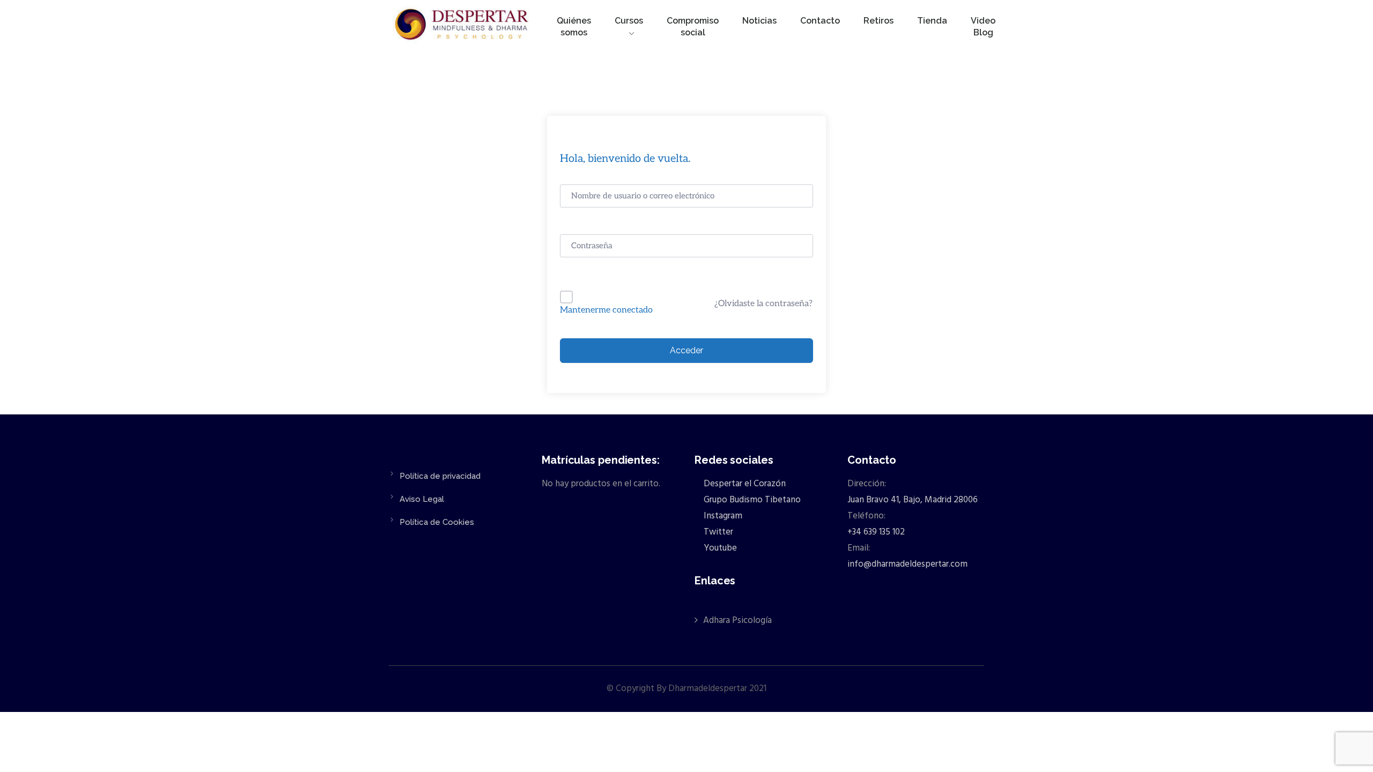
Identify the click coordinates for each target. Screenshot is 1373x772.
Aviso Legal (422, 499)
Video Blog (983, 27)
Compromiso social (693, 27)
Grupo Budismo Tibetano (751, 500)
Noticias (759, 21)
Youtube (719, 548)
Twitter (717, 532)
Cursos (629, 21)
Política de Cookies (437, 522)
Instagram (722, 516)
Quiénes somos (574, 27)
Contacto (820, 21)
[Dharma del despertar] (462, 26)
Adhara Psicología (737, 620)
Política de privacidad (440, 476)
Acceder (686, 350)
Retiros (878, 21)
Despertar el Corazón (744, 484)
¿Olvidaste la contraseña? (763, 304)
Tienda (932, 21)
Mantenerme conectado (606, 310)
